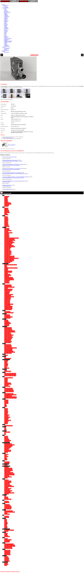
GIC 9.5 (5, 405)
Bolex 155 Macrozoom (8, 306)
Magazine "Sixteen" (7, 506)
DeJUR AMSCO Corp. (6, 359)
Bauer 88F (6, 222)
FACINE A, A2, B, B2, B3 (8, 425)
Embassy (6, 361)
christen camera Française (6, 181)
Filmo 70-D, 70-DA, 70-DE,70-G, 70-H (10, 268)
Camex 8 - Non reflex (8, 395)
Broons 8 (6, 533)
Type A (5, 370)
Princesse (6, 355)
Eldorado (6, 366)
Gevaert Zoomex (7, 318)
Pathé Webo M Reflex (8, 490)
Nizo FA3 (6, 477)
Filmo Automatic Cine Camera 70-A (10, 264)
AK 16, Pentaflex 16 (7, 499)
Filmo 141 (6, 273)
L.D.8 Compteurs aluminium (9, 444)
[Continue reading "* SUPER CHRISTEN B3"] (7, 189)
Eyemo (5, 265)
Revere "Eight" (7, 504)
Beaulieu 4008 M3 (7, 253)
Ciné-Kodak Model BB (8, 329)
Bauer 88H (6, 224)
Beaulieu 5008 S (7, 255)
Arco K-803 (6, 209)
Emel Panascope (7, 386)
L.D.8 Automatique (7, 450)
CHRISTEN (4, 319)
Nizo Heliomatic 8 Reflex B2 (9, 473)
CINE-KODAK (4, 326)
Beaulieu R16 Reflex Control (9, 242)
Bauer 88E (6, 221)
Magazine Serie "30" (8, 507)
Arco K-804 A (6, 210)
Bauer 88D (6, 220)
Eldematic (6, 452)
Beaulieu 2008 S (7, 248)
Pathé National (7, 483)
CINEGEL (4, 343)
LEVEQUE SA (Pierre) (6, 442)
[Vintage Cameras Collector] (19, 1)
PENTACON (4, 495)
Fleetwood (6, 363)
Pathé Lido (6, 487)
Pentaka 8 (6, 497)
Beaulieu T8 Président (8, 232)
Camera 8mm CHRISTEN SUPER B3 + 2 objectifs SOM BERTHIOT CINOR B (15, 173)
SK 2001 (5, 458)
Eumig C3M (6, 421)
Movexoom (6, 206)
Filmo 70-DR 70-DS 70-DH (9, 278)
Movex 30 (6, 197)
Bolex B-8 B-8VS (7, 291)
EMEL (3, 376)
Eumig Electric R (7, 417)
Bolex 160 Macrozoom (8, 308)
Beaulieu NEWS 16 (7, 247)
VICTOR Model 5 (7, 554)
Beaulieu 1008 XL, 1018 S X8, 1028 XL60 (11, 258)
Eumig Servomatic (7, 420)
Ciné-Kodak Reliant (7, 339)
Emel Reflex (6, 385)
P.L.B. (3, 500)
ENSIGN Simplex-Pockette (9, 391)
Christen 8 (6, 320)
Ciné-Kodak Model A (8, 327)
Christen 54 (6, 321)
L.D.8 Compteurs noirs (8, 446)
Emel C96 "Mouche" (7, 384)
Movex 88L (6, 201)
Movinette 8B (6, 558)
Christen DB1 (6, 324)
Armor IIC (6, 535)
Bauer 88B (6, 217)
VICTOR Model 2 (7, 551)
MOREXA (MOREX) (5, 464)
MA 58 (5, 430)
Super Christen (7, 322)
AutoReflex (6, 454)
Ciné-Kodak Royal (7, 340)
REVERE (3, 503)
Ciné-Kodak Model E (8, 336)
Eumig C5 (6, 422)
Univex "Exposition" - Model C (9, 546)
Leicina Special (7, 441)
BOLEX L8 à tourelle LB (8, 511)
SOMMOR (4, 532)
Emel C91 (6, 378)
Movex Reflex (6, 205)
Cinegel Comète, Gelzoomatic (9, 352)
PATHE (3, 479)
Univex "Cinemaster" (8, 547)
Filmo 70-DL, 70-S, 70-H (8, 277)
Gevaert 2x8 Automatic (8, 317)
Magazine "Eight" (7, 505)
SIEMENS (4, 518)
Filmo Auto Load (7, 274)
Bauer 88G (6, 223)
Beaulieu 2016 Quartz (8, 261)
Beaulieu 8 (6, 231)
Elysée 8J (5, 465)
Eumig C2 (6, 409)
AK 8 (5, 496)
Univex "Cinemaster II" (8, 548)
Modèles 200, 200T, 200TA (9, 279)
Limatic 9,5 (6, 456)
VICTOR (3, 549)
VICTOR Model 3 (7, 552)
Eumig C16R (6, 418)
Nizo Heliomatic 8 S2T (8, 469)
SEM (3, 515)
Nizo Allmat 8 (6, 475)
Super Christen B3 (7, 323)
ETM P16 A (6, 400)
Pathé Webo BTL (7, 491)
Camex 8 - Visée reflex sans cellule (10, 396)
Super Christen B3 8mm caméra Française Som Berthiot (11, 169)
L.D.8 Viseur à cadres (8, 443)
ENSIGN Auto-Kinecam (8, 388)
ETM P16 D (6, 403)
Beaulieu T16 (6, 229)
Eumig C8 (6, 414)
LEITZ (3, 435)
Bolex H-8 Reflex (7, 299)
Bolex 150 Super (7, 305)
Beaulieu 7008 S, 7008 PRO (9, 260)
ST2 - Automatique (7, 358)
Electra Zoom (6, 368)
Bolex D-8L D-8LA (7, 297)
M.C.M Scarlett (7, 463)
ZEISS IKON (4, 555)
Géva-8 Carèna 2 (7, 315)
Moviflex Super (7, 561)
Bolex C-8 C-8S (7, 292)
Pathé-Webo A (7, 484)
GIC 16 (5, 406)
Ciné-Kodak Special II (8, 338)
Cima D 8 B (6, 564)
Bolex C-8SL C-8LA (7, 295)
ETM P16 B (6, 401)
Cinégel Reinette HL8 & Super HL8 (10, 347)
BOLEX (3, 283)
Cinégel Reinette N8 (8, 346)
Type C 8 (5, 523)
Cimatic (5, 565)
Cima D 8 (6, 563)
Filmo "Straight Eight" (8, 271)
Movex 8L (6, 199)
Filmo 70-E (6, 269)
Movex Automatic (7, 202)
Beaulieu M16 (6, 228)
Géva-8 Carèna (7, 314)
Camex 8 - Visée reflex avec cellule (10, 398)
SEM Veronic (6, 516)
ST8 (5, 357)
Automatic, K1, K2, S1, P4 (8, 304)
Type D (5, 524)
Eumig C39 (6, 411)
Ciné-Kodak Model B (8, 328)
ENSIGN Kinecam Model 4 (9, 390)
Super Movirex (7, 514)
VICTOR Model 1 (7, 550)
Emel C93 (6, 379)
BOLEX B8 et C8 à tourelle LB (9, 512)
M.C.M (3, 460)
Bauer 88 (6, 216)
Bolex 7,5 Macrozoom (8, 307)
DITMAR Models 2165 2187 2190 (10, 373)
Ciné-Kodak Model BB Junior (9, 330)
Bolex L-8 (6, 288)
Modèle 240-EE (7, 282)
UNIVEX (3, 542)
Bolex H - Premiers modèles (9, 287)
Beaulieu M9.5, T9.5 (7, 230)
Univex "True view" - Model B (9, 545)
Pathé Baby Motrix (7, 481)
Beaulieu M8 (6, 233)
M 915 (5, 457)
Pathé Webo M (7, 489)
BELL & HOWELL (5, 263)
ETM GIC (4, 399)
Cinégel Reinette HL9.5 (8, 349)
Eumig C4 (6, 412)
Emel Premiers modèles (8, 377)
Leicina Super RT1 (7, 440)
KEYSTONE (4, 431)
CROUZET (4, 356)
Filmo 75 (5, 266)
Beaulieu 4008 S (7, 249)
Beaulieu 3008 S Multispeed (9, 257)
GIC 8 (5, 404)
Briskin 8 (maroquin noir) (8, 312)
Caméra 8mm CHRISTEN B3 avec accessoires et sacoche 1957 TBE (13, 177)
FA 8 (5, 427)
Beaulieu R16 (6, 234)
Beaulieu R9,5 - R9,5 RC (8, 241)
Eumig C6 (6, 423)
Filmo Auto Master (7, 275)
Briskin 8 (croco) (7, 311)
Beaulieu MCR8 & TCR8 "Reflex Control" (11, 238)
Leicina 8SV (6, 438)
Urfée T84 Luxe (7, 540)
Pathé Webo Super (7, 488)
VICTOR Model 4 (7, 553)
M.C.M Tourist (6, 461)
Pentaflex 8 (6, 498)
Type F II (5, 527)
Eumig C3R (6, 419)
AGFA (3, 195)
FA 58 (5, 428)
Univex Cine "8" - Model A (8, 544)
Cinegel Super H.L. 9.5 (8, 350)
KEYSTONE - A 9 (7, 432)
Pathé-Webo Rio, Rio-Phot (9, 486)
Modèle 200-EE (7, 280)
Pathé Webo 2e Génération (9, 492)
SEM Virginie (6, 517)
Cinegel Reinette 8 (7, 344)
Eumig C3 (6, 410)
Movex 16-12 (6, 196)
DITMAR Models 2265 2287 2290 (10, 374)
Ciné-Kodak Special (7, 334)
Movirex (5, 513)
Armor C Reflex (7, 536)
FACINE (3, 424)
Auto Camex (6, 493)
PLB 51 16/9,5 (6, 502)
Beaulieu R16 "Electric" (8, 243)
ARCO (3, 207)
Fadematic (6, 360)
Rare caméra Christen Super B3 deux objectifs (9, 156)
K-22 (5, 434)
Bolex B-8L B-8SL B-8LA (8, 294)
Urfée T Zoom (6, 541)
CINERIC (3, 354)
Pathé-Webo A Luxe (8, 485)
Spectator (6, 364)
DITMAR (3, 372)
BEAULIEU (4, 227)
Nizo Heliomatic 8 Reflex (8, 472)
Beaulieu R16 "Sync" (8, 244)
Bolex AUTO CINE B (7, 286)
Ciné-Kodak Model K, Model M (9, 331)
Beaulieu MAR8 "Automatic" (9, 239)
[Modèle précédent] (2, 55)
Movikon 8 (6, 556)
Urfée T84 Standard (8, 539)
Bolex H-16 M (6, 293)
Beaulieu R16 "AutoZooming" (9, 246)
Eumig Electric (6, 415)
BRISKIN (3, 310)
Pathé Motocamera (7, 482)
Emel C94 (6, 380)
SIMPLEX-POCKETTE (6, 529)
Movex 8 (5, 198)
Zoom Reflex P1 (7, 301)
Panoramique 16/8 (7, 371)
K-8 (5, 433)
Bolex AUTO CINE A (7, 285)
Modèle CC (6, 531)
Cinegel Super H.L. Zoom (8, 351)
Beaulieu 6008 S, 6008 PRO (9, 259)
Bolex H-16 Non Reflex (8, 289)
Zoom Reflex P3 (7, 303)
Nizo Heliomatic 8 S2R (8, 468)
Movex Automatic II (7, 204)
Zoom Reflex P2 (7, 302)
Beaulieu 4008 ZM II (8, 252)
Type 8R (5, 528)
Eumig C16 (6, 416)
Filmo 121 (6, 270)
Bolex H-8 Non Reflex (8, 290)
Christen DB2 (6, 325)
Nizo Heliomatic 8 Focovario (9, 474)
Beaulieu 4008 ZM (7, 250)
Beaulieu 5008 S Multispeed (9, 256)
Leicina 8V (6, 437)
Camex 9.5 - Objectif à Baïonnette (10, 394)
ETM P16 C (6, 402)
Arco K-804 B (6, 211)
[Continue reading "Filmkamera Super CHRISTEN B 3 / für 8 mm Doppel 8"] (11, 168)
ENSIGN (3, 387)
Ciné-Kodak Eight (7, 333)
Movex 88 (6, 200)
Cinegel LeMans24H (8, 353)
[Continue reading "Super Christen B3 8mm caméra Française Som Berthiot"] (11, 172)
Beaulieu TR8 (6, 237)
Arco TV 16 (6, 214)
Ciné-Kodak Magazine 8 (8, 337)
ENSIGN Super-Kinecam (8, 389)
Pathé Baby (6, 480)
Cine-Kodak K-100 (7, 342)
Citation (5, 362)
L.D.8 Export (6, 449)
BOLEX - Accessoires (8, 309)
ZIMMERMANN (5, 562)
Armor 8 (5, 534)
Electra (5, 367)
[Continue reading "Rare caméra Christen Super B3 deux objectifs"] (10, 160)
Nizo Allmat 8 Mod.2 (8, 476)
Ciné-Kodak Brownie (8, 341)
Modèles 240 (6, 281)
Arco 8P (5, 213)
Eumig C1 (6, 408)
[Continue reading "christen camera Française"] (6, 185)
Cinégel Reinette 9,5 (8, 345)
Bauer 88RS (6, 225)
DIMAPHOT (4, 369)
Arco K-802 (6, 208)
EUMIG (3, 407)
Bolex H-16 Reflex (7, 298)
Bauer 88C (6, 218)
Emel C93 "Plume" (7, 383)
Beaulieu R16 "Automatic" (9, 245)
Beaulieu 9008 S (7, 262)
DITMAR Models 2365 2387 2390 (10, 375)
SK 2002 (5, 459)
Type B (5, 520)
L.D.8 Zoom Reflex (7, 451)
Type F (5, 525)
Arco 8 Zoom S (7, 212)
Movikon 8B (6, 560)
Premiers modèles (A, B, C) (9, 530)
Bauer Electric (6, 226)
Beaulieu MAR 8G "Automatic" (9, 240)
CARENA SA (4, 313)
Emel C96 (6, 382)
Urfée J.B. (6, 538)
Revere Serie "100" (7, 508)
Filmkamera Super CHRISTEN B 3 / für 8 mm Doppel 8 (11, 165)
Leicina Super (6, 439)
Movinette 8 (6, 557)
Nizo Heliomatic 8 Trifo (8, 470)
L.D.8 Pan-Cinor (7, 448)
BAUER (3, 215)
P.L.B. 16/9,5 (6, 501)
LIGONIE (3, 453)
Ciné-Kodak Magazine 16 (8, 335)
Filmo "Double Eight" (8, 272)
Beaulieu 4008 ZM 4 (8, 254)
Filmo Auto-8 (6, 276)
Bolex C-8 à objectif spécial (9, 296)
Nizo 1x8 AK (6, 467)
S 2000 (5, 455)
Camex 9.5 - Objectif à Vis (8, 393)
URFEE (3, 537)
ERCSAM (3, 392)
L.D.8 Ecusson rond (7, 447)
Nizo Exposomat (7, 471)
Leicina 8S (6, 436)
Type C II (6, 522)
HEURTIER (4, 426)
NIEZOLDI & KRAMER (6, 466)
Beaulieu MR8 (6, 236)
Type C (5, 521)
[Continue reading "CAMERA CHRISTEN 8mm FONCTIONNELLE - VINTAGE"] (12, 164)
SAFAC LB (4, 509)
